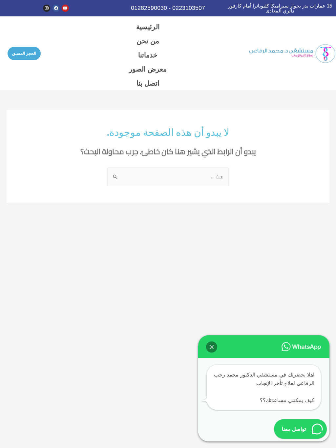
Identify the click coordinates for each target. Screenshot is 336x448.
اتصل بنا (147, 83)
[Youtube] (65, 8)
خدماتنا (148, 55)
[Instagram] (46, 8)
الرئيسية (148, 27)
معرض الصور (148, 69)
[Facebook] (56, 8)
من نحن (147, 41)
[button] (24, 53)
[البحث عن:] (168, 176)
